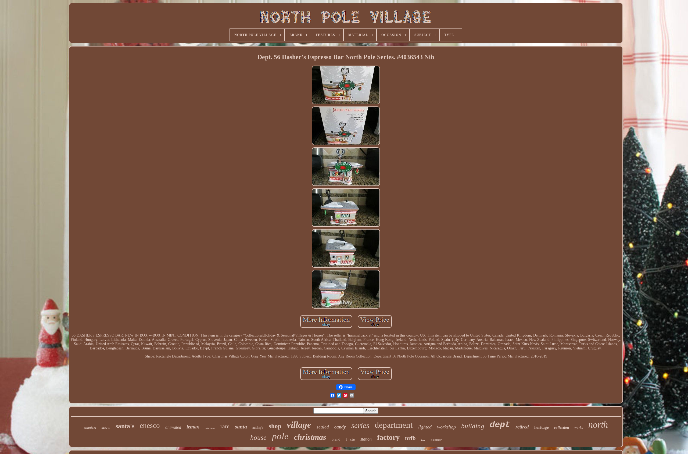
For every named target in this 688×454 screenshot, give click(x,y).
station (366, 439)
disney (436, 440)
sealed (323, 427)
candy (340, 427)
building (472, 426)
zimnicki (90, 428)
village (299, 425)
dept (500, 425)
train (350, 440)
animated (173, 427)
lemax (193, 427)
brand (336, 439)
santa (241, 427)
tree (423, 440)
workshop (446, 427)
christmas (310, 436)
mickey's (257, 428)
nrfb (410, 438)
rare (225, 426)
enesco (150, 425)
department (394, 425)
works (578, 428)
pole (280, 436)
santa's (125, 426)
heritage (541, 427)
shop (275, 426)
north (598, 425)
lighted (425, 427)
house (258, 437)
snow (106, 427)
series (360, 425)
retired (522, 427)
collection (561, 428)
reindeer (210, 428)
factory (388, 437)
